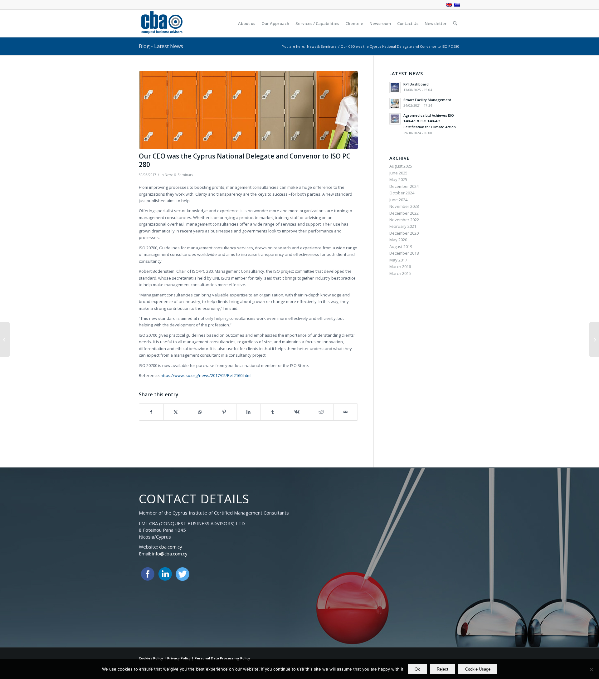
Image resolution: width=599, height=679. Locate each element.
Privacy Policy (179, 658)
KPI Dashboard (416, 84)
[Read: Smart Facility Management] (395, 103)
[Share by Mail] (346, 412)
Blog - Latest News (161, 46)
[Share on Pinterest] (224, 412)
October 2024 (401, 193)
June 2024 (398, 200)
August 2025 (400, 166)
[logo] (161, 23)
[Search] (455, 23)
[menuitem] (246, 23)
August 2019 (400, 246)
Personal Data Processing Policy (222, 658)
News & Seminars (179, 175)
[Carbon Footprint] (5, 339)
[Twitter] (182, 574)
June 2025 (398, 173)
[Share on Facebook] (151, 412)
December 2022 (404, 213)
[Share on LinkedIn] (248, 412)
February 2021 (402, 226)
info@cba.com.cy (169, 553)
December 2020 (404, 233)
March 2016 (400, 266)
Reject (442, 669)
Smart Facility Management (427, 99)
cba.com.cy (170, 547)
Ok (417, 669)
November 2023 (404, 206)
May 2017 (398, 260)
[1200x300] (248, 110)
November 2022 (404, 219)
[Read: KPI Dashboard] (395, 87)
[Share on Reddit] (321, 412)
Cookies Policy (151, 658)
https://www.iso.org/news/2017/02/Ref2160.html (206, 375)
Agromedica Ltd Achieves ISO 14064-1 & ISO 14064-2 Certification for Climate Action (429, 121)
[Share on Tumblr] (273, 412)
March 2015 (400, 273)
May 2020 (398, 239)
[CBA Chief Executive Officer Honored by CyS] (594, 339)
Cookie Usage (477, 669)
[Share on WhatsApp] (200, 412)
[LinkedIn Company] (165, 574)
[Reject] (591, 669)
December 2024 (404, 186)
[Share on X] (176, 412)
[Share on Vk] (297, 412)
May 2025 (398, 179)
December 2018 (404, 253)
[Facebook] (147, 574)
